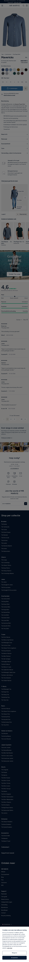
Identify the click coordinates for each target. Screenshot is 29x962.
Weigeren (14, 953)
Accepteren (14, 957)
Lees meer (9, 948)
